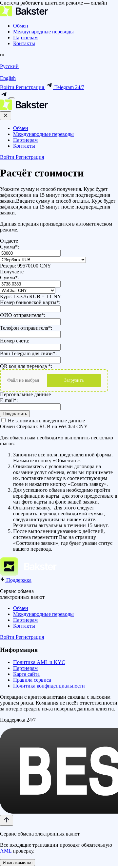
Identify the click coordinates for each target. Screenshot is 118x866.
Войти (8, 87)
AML (5, 851)
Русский (9, 66)
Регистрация (30, 87)
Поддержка (18, 580)
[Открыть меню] (11, 98)
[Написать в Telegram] (4, 96)
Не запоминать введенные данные (46, 420)
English (8, 78)
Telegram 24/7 (68, 87)
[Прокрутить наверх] (6, 820)
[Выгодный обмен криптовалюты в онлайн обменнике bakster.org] (24, 14)
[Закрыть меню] (5, 115)
